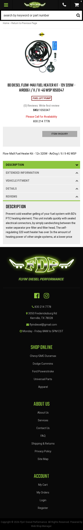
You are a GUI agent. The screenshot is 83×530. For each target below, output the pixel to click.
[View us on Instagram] (46, 295)
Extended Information (22, 172)
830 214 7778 (43, 306)
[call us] (64, 5)
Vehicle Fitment (18, 180)
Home (6, 23)
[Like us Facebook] (36, 295)
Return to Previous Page (24, 23)
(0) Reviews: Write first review (41, 105)
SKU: (36, 110)
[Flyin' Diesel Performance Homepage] (35, 5)
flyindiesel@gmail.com (43, 324)
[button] (41, 15)
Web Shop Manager (41, 526)
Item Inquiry (59, 133)
